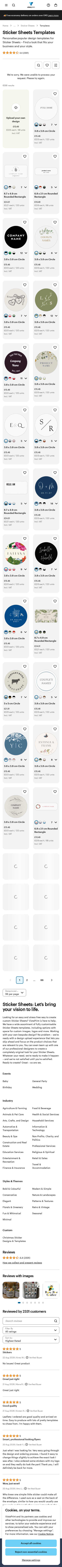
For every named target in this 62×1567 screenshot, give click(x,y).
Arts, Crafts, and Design (16, 1120)
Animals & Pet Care (13, 1114)
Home (5, 25)
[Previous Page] (10, 980)
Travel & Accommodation (41, 1166)
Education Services (13, 1152)
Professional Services (43, 1145)
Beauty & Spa (10, 1136)
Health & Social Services (45, 1114)
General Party (39, 1081)
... (15, 25)
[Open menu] (6, 5)
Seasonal (37, 1213)
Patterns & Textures (42, 1201)
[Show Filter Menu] (55, 65)
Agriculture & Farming (15, 1108)
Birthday (7, 1087)
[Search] (56, 1321)
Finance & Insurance (14, 1167)
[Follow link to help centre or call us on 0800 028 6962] (48, 5)
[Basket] (55, 5)
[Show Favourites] (47, 65)
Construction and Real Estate (15, 1144)
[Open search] (13, 5)
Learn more (53, 15)
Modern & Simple (41, 1188)
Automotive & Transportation (10, 1128)
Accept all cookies (31, 1543)
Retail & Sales (39, 1158)
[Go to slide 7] (31, 1303)
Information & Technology (39, 1128)
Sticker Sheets (28, 25)
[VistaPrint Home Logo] (31, 5)
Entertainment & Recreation (11, 1160)
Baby (5, 1081)
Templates (45, 25)
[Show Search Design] (38, 65)
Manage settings (31, 1560)
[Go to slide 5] (27, 1303)
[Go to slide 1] (19, 1303)
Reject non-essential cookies (31, 1551)
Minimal (7, 1219)
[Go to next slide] (57, 1290)
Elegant (7, 1201)
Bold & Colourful (12, 1188)
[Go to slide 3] (23, 1303)
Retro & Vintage (40, 1207)
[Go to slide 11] (39, 1303)
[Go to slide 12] (43, 1303)
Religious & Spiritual (43, 1152)
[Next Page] (51, 980)
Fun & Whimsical (12, 1213)
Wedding (37, 1087)
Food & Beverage (41, 1108)
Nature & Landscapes (44, 1194)
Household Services (43, 1120)
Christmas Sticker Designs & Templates (14, 1239)
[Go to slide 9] (35, 1303)
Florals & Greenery (13, 1207)
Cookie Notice (45, 1533)
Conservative (10, 1194)
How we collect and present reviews (22, 1262)
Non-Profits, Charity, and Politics (45, 1138)
